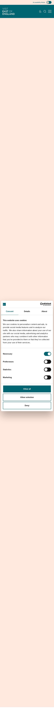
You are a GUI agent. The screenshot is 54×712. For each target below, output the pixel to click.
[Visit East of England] (9, 11)
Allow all (27, 389)
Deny (27, 405)
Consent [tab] (9, 311)
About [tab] (44, 311)
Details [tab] (27, 311)
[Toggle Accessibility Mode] (48, 2)
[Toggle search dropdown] (45, 11)
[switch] (47, 362)
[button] (49, 11)
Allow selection (27, 397)
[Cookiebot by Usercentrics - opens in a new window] (40, 304)
